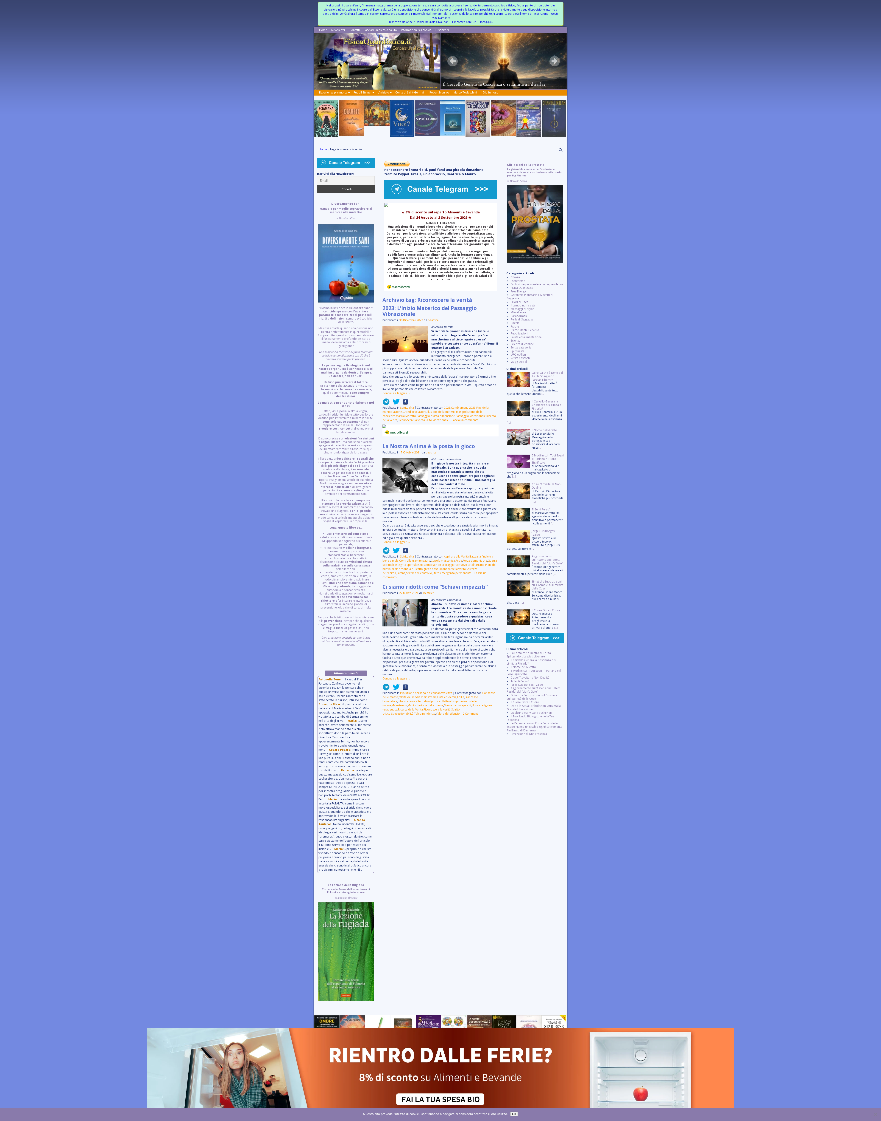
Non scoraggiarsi (446, 565)
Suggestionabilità (402, 714)
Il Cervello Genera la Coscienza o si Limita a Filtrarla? (531, 661)
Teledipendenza (424, 714)
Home (323, 30)
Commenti (471, 714)
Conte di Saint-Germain (410, 92)
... (346, 430)
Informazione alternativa (414, 701)
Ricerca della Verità (410, 709)
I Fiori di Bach (519, 302)
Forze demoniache (475, 561)
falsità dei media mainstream (418, 697)
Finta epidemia (447, 697)
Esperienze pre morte (333, 92)
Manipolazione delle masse (425, 705)
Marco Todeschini (465, 92)
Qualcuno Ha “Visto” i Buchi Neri (531, 713)
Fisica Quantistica (522, 288)
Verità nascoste (521, 358)
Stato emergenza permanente (452, 573)
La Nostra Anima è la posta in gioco (428, 446)
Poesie (515, 323)
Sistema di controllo (419, 573)
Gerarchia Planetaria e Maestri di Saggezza (530, 296)
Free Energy (518, 291)
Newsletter (338, 30)
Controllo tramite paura (414, 561)
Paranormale (519, 316)
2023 (447, 408)
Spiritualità (407, 408)
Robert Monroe (439, 92)
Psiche (515, 326)
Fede (459, 561)
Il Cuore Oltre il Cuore (525, 702)
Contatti (354, 30)
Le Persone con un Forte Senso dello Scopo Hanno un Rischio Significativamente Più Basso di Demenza (534, 726)
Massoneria (427, 565)
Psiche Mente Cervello (525, 330)
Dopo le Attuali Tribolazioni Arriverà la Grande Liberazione (534, 707)
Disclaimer (442, 30)
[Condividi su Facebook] (404, 403)
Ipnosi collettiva (440, 701)
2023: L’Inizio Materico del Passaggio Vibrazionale (429, 311)
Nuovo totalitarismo (471, 565)
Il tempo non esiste (523, 305)
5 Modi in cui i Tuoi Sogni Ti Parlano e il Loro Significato (534, 672)
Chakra (515, 277)
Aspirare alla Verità (456, 556)
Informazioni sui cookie (416, 30)
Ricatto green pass (426, 569)
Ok (514, 1114)
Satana (401, 573)
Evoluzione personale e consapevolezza (426, 693)
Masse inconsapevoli (457, 705)
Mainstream (399, 705)
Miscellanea (518, 312)
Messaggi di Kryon (522, 309)
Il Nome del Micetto (523, 667)
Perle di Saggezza (522, 319)
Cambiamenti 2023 (463, 408)
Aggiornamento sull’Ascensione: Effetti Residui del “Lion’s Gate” (533, 690)
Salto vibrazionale (437, 420)
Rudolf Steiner (363, 92)
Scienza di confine (522, 344)
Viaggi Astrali (519, 362)
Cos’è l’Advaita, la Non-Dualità (530, 677)
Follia (460, 697)
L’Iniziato (383, 92)
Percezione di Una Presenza (529, 734)
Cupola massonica (443, 561)
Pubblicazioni (519, 333)
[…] (543, 394)
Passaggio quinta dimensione (436, 416)
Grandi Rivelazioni (414, 412)
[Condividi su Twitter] (395, 403)
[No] (875, 1114)
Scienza (515, 341)
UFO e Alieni (519, 355)
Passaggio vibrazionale (471, 416)
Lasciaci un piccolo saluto (380, 30)
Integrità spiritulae (407, 565)
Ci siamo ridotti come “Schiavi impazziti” (435, 586)
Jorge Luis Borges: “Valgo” (527, 685)
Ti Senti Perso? (520, 681)
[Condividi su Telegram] (386, 403)
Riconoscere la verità (411, 420)
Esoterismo (518, 281)
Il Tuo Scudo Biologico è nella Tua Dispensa (530, 718)
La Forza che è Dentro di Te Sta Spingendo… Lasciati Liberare (529, 654)
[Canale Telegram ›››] (440, 198)
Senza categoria (521, 347)
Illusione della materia (441, 412)
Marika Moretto (406, 416)
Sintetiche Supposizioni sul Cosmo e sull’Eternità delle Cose (532, 697)
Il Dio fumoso (489, 92)
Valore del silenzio (448, 714)
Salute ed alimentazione (526, 337)
